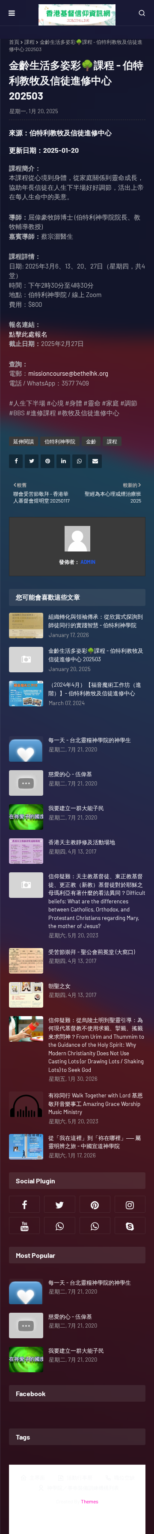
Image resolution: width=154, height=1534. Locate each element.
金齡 (91, 441)
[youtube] (24, 1225)
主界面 (37, 1477)
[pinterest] (95, 1204)
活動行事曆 (79, 1477)
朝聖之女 (59, 986)
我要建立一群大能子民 (76, 808)
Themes (89, 1501)
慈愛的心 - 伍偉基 (70, 774)
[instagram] (130, 1204)
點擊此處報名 (28, 334)
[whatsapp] (59, 1225)
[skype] (130, 1225)
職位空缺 (124, 1477)
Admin (87, 562)
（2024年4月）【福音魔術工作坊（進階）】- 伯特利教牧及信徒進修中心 (94, 689)
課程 (29, 42)
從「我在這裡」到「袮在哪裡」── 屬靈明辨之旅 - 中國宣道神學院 (94, 1142)
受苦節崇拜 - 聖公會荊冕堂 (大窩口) (91, 951)
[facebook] (24, 1204)
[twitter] (59, 1204)
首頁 (14, 42)
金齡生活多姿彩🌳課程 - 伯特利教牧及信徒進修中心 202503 (95, 655)
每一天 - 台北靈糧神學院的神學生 (89, 740)
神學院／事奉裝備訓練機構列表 (83, 1488)
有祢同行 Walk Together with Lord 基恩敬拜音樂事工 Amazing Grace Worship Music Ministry (95, 1103)
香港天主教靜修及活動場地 (81, 842)
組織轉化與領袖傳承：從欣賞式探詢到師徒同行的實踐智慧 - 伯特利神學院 (95, 620)
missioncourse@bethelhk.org (68, 373)
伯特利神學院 (59, 441)
